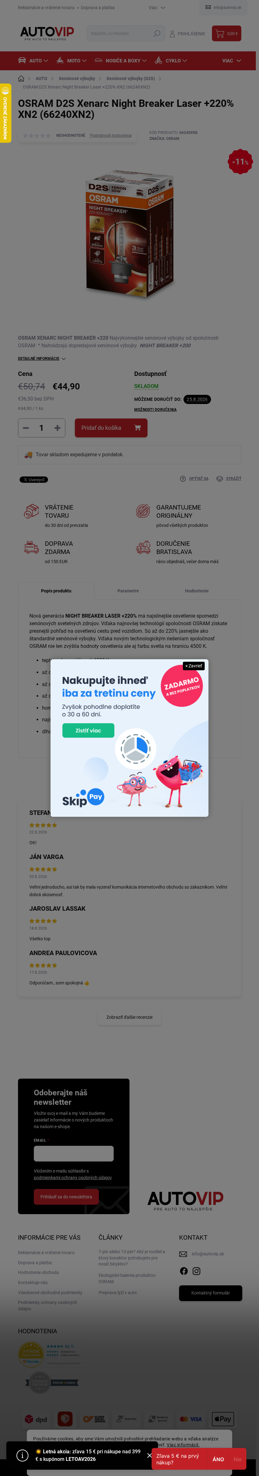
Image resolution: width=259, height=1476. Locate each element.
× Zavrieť (193, 665)
